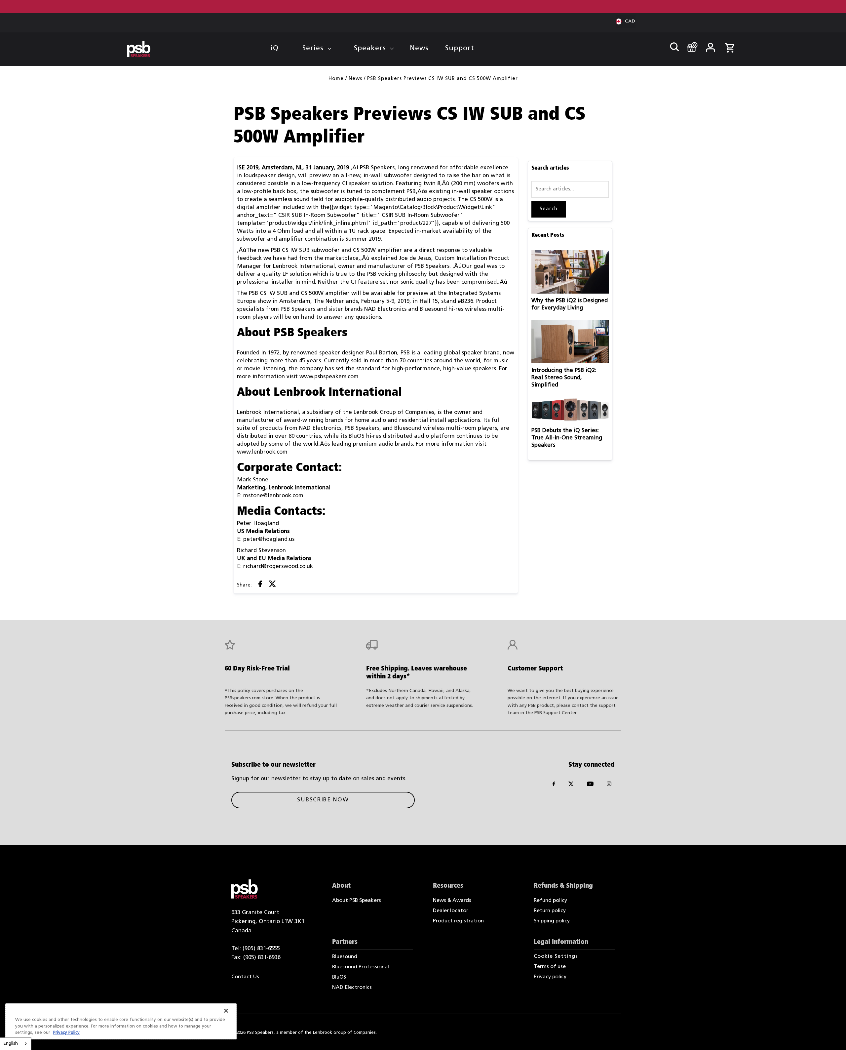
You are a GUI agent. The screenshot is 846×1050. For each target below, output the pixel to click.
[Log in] (710, 45)
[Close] (226, 1010)
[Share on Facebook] (260, 585)
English (11, 1043)
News (355, 78)
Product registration (458, 921)
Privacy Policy (66, 1032)
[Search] (671, 45)
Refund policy (550, 900)
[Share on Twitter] (272, 585)
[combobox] (15, 1043)
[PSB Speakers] (138, 49)
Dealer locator (450, 910)
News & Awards (452, 900)
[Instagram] (609, 785)
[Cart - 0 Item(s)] (729, 44)
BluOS (339, 977)
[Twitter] (571, 785)
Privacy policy (550, 977)
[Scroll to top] (832, 1036)
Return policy (550, 910)
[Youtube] (590, 785)
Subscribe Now (323, 800)
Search (549, 209)
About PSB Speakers (356, 900)
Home (336, 78)
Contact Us (245, 977)
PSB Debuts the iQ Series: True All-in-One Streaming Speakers (566, 438)
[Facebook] (554, 785)
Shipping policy (552, 921)
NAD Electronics (352, 987)
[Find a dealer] (690, 44)
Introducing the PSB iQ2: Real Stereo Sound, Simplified (563, 378)
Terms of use (550, 966)
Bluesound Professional (360, 967)
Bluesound (344, 956)
